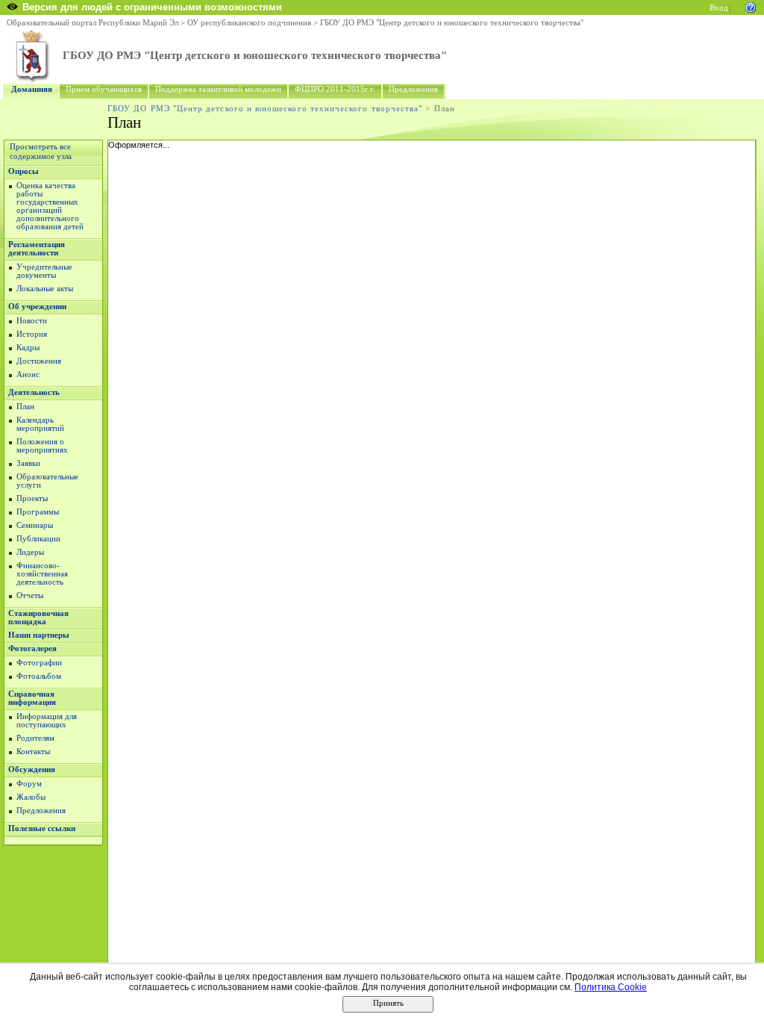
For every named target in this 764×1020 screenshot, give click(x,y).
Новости (31, 321)
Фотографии (39, 663)
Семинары (34, 525)
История (31, 334)
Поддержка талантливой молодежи (218, 89)
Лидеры (30, 552)
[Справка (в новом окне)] (751, 6)
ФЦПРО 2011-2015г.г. (335, 89)
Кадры (28, 347)
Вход (719, 8)
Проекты (32, 498)
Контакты (33, 751)
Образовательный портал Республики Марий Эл (92, 23)
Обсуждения (31, 769)
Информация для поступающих (46, 720)
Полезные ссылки (41, 828)
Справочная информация (32, 698)
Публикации (38, 539)
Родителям (35, 738)
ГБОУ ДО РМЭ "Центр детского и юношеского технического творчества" (451, 23)
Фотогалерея (32, 648)
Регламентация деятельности (36, 248)
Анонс (28, 374)
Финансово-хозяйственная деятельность (42, 574)
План (25, 406)
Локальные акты (44, 288)
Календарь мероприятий (40, 424)
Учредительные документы (44, 271)
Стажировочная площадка (38, 617)
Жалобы (31, 797)
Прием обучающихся (104, 89)
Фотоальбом (38, 676)
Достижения (38, 361)
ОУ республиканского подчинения (249, 23)
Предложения (413, 89)
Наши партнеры (38, 635)
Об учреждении (37, 306)
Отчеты (29, 595)
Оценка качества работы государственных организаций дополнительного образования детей (50, 206)
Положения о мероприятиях (42, 446)
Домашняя (31, 89)
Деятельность (34, 392)
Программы (37, 512)
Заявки (28, 463)
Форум (29, 784)
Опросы (23, 171)
